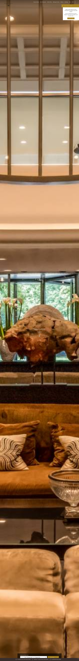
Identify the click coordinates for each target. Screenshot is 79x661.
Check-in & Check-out (24, 655)
